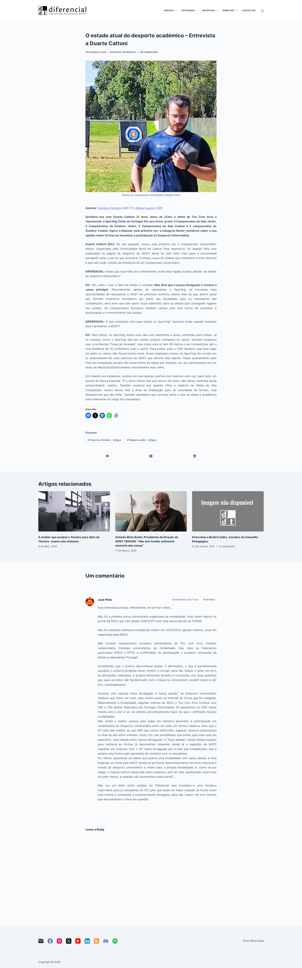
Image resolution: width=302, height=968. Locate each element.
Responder (209, 599)
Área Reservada (253, 940)
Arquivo (169, 10)
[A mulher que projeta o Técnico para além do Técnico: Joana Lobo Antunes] (74, 511)
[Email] (41, 941)
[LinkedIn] (195, 456)
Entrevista (129, 52)
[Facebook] (107, 456)
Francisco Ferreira (109, 208)
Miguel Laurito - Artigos (141, 439)
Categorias (188, 10)
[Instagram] (59, 941)
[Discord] (105, 941)
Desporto (115, 52)
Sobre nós (228, 10)
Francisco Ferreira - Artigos (104, 439)
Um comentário (149, 52)
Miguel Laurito (145, 208)
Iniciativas (208, 10)
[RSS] (96, 941)
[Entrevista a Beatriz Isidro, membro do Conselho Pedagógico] (228, 511)
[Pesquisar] (262, 10)
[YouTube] (78, 941)
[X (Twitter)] (151, 456)
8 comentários (227, 546)
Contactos (249, 10)
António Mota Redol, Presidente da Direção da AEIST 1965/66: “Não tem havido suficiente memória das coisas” (146, 541)
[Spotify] (115, 941)
